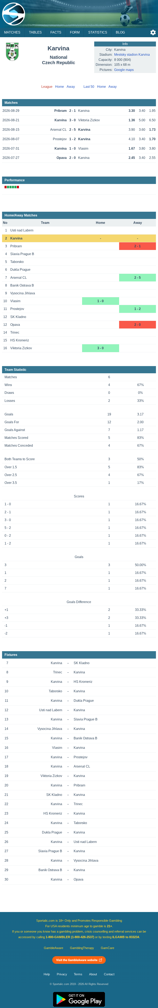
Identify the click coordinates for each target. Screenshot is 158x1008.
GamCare (107, 948)
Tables (35, 32)
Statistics (97, 32)
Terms (78, 974)
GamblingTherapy (82, 948)
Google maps (124, 70)
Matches (12, 32)
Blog (120, 32)
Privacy (62, 974)
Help (47, 974)
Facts (55, 32)
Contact (109, 974)
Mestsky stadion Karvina (132, 54)
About (93, 974)
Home (59, 86)
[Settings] (153, 32)
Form (75, 32)
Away (71, 86)
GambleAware (53, 948)
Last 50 (89, 86)
